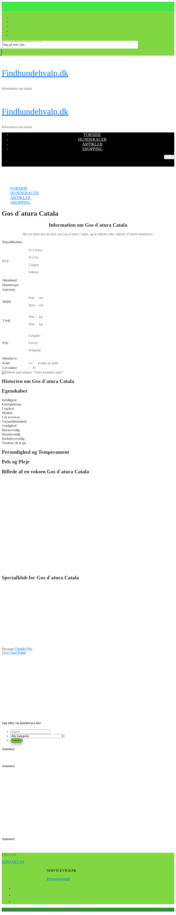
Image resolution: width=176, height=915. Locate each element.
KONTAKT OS (13, 862)
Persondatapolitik (58, 879)
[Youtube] (14, 894)
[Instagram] (14, 901)
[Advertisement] (88, 615)
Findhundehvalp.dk (35, 73)
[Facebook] (14, 887)
